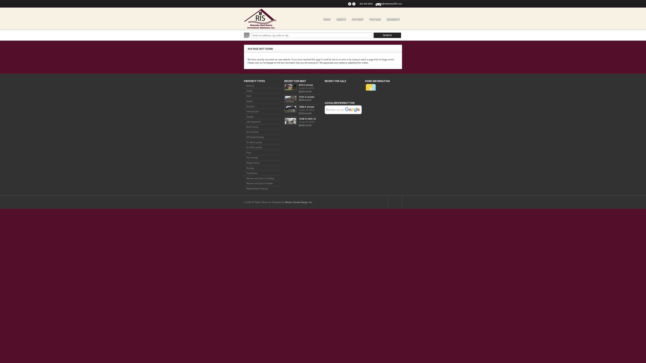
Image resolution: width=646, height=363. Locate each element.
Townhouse (251, 173)
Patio (248, 152)
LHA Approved (253, 121)
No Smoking (252, 131)
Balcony (250, 85)
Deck (248, 95)
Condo (249, 90)
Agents (341, 19)
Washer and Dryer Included (259, 183)
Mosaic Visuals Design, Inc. (299, 202)
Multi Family (252, 126)
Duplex (249, 101)
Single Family (253, 162)
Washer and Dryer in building (260, 178)
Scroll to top (395, 202)
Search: (246, 35)
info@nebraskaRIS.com (390, 3)
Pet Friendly (252, 157)
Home (326, 19)
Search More (398, 42)
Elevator (250, 106)
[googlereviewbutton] (343, 109)
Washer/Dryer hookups (257, 188)
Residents (393, 19)
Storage (250, 168)
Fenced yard (252, 111)
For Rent (357, 19)
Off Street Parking (255, 137)
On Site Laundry (254, 142)
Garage (249, 116)
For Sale (375, 19)
